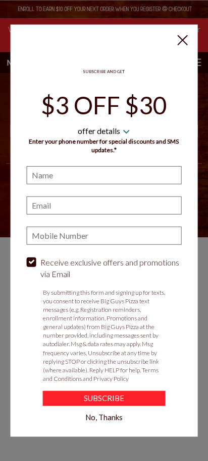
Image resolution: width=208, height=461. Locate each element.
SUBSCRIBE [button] (104, 398)
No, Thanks (104, 417)
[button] (182, 39)
